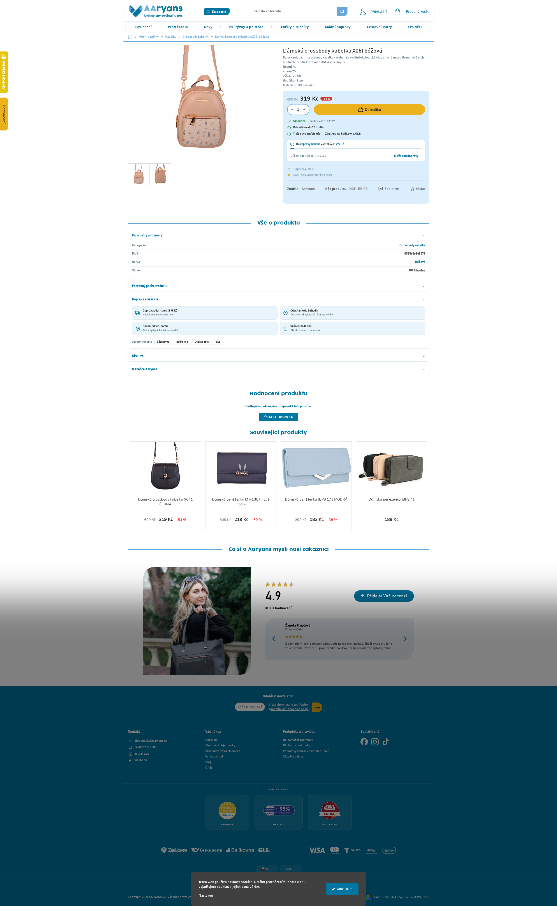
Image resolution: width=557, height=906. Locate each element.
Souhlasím (344, 889)
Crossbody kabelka (412, 245)
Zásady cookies (293, 756)
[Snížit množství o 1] (292, 109)
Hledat (342, 11)
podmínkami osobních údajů (289, 709)
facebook (140, 760)
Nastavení (206, 895)
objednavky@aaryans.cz (150, 740)
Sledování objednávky (220, 745)
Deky (208, 27)
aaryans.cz (141, 753)
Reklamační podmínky (298, 739)
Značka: (301, 189)
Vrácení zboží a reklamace (223, 751)
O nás (209, 767)
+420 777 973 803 (145, 747)
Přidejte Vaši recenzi (387, 596)
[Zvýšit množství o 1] (304, 109)
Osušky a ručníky (294, 27)
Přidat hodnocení (278, 417)
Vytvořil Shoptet (385, 897)
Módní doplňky (338, 27)
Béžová (420, 262)
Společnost (414, 897)
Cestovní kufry (379, 27)
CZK (288, 869)
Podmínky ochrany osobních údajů (306, 751)
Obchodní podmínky (296, 745)
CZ (267, 869)
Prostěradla (178, 27)
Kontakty (211, 739)
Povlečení (143, 27)
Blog (208, 762)
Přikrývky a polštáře (246, 27)
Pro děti (415, 27)
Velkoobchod (214, 756)
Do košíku (373, 109)
